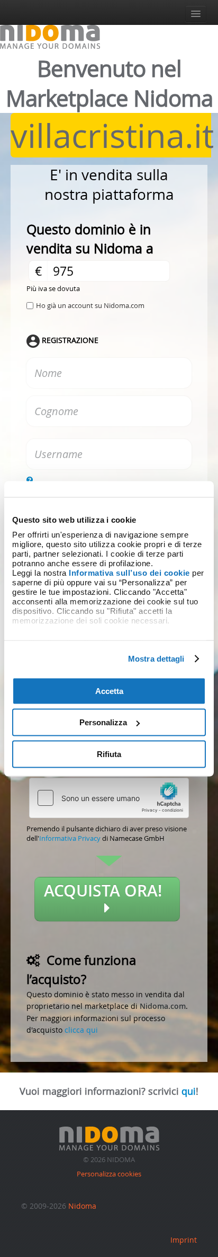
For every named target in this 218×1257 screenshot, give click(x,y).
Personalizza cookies (109, 1174)
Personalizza (103, 722)
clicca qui (81, 1030)
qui (188, 1091)
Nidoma (82, 1206)
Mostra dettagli (156, 658)
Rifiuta (109, 753)
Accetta (109, 690)
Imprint (183, 1240)
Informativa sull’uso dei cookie (129, 572)
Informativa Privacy (70, 838)
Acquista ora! (107, 890)
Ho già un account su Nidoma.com (90, 305)
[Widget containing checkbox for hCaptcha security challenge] (109, 798)
